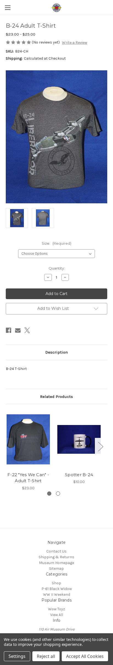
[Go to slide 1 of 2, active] (49, 493)
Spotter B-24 (79, 474)
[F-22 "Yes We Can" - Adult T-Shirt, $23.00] (28, 439)
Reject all (46, 656)
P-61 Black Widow (56, 588)
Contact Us (56, 551)
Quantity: (57, 268)
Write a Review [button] (74, 42)
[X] (27, 330)
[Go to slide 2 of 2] (58, 493)
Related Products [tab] (56, 396)
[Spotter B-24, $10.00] (79, 439)
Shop (56, 583)
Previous (7, 446)
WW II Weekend (56, 594)
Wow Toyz (56, 609)
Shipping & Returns (56, 557)
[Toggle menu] (7, 7)
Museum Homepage (56, 562)
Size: (56, 243)
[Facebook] (8, 330)
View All (56, 614)
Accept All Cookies (85, 656)
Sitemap (56, 568)
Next (100, 446)
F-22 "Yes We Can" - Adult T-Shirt (28, 478)
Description (56, 352)
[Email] (18, 330)
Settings (17, 656)
